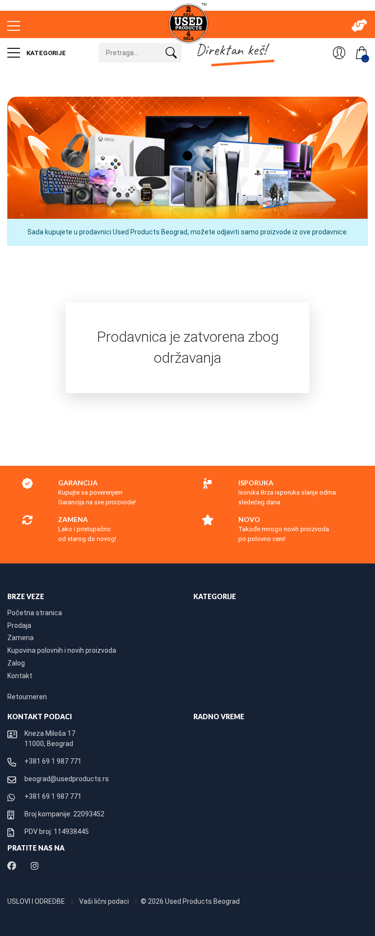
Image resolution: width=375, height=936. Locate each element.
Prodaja (19, 625)
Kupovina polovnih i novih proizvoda (61, 650)
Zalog (16, 663)
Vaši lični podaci (104, 901)
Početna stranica (34, 613)
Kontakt (19, 676)
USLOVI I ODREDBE (36, 901)
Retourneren (27, 697)
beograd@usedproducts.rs (66, 779)
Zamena (20, 638)
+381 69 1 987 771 (53, 761)
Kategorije (45, 53)
